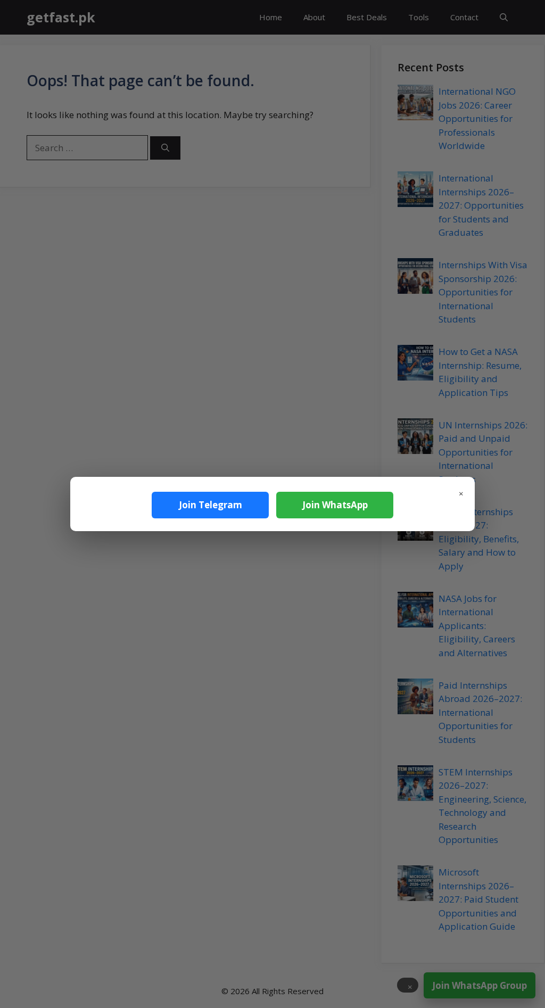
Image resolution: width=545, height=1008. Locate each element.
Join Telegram (210, 505)
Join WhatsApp (335, 505)
